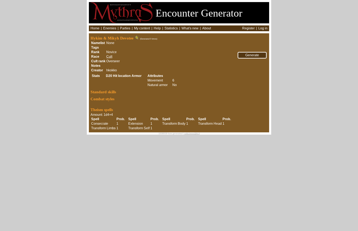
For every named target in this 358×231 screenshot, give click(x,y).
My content (142, 28)
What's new (189, 28)
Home (95, 28)
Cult (109, 56)
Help (157, 28)
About (206, 28)
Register (248, 28)
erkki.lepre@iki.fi (192, 133)
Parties (125, 28)
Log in (262, 28)
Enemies (109, 28)
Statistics (171, 28)
